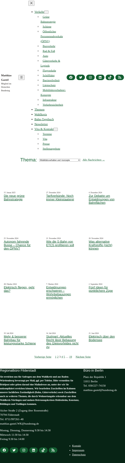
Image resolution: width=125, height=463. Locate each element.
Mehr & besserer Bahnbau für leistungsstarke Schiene (20, 340)
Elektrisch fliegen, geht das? (19, 289)
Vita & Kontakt (44, 129)
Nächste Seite (83, 356)
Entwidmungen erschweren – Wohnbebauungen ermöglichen (58, 292)
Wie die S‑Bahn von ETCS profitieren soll (60, 243)
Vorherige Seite (42, 356)
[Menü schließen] (31, 3)
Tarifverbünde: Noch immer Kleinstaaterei (60, 197)
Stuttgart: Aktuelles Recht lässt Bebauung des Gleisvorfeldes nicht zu (62, 342)
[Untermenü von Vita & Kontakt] (56, 129)
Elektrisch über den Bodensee (102, 338)
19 (70, 356)
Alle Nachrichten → (94, 159)
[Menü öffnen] (21, 77)
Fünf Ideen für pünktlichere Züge (101, 289)
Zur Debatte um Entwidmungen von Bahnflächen (101, 199)
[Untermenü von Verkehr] (46, 12)
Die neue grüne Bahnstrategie (14, 197)
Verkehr (39, 11)
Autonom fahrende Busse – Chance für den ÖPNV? (17, 245)
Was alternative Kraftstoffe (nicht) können (100, 245)
